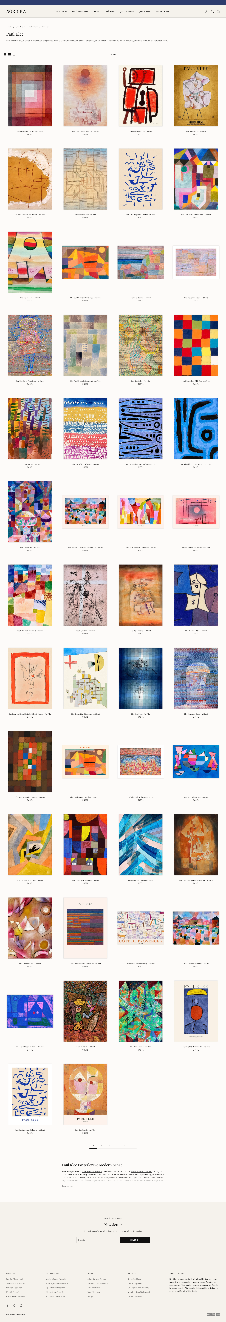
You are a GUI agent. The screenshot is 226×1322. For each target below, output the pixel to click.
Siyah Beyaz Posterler (15, 1283)
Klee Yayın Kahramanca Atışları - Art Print (141, 464)
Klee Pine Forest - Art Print (30, 464)
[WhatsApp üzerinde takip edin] (21, 1305)
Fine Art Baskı (93, 1288)
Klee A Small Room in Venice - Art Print (30, 1047)
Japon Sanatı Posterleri (56, 1288)
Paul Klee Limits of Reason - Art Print (85, 131)
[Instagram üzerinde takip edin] (14, 1305)
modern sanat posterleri (141, 1171)
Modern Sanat (33, 27)
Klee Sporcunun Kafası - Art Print (196, 714)
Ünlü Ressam (20, 27)
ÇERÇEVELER (144, 11)
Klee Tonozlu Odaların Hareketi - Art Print (141, 547)
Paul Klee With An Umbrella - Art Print (196, 1047)
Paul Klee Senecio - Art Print (85, 1130)
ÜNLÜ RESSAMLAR (80, 11)
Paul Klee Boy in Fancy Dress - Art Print (30, 381)
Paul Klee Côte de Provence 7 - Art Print (141, 963)
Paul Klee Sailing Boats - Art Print (196, 797)
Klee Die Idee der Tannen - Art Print (30, 880)
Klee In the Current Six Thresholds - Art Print (85, 963)
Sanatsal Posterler (14, 1288)
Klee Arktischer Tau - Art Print (30, 963)
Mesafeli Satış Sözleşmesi (139, 1292)
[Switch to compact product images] (14, 54)
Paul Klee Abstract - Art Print (141, 298)
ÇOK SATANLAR (127, 11)
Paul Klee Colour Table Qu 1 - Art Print (196, 381)
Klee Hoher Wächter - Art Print (196, 631)
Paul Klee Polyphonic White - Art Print (30, 131)
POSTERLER (61, 11)
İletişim (90, 1296)
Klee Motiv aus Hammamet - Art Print (30, 631)
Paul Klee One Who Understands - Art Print (30, 215)
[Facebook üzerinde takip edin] (7, 1305)
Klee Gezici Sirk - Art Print (85, 1047)
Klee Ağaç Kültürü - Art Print (141, 631)
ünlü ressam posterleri (92, 1171)
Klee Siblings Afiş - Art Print (196, 131)
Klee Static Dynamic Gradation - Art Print (30, 797)
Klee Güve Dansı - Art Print (140, 714)
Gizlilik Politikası (135, 1296)
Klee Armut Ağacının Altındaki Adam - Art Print (196, 880)
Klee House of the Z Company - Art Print (85, 714)
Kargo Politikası (134, 1279)
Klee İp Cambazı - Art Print (85, 631)
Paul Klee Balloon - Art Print (30, 298)
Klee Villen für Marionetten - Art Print (85, 880)
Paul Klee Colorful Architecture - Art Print (196, 215)
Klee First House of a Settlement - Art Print (85, 381)
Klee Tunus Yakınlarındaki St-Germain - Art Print (85, 547)
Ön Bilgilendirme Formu (138, 1288)
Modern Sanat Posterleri (56, 1279)
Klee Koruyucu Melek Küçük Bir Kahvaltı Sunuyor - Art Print (30, 714)
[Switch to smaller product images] (9, 54)
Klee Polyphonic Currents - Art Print (141, 880)
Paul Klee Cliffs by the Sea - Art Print (141, 797)
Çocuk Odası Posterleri (16, 1296)
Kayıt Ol (135, 1240)
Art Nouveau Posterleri (56, 1296)
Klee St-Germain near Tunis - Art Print (196, 963)
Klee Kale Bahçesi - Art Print (30, 547)
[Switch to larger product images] (5, 54)
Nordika (9, 27)
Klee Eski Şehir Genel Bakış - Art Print (85, 464)
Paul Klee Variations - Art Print (85, 215)
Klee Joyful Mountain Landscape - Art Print (85, 298)
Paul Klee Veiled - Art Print (140, 381)
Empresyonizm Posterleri (57, 1283)
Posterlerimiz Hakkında (97, 1283)
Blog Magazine (93, 1292)
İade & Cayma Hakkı (136, 1283)
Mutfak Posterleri (13, 1292)
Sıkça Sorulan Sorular (96, 1279)
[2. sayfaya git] (133, 1146)
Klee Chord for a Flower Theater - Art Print (196, 464)
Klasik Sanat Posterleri (55, 1292)
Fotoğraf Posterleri (14, 1279)
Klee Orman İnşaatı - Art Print (140, 1047)
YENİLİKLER (110, 11)
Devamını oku (67, 1186)
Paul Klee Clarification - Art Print (196, 298)
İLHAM (96, 11)
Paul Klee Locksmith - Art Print (141, 131)
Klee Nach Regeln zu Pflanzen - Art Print (196, 547)
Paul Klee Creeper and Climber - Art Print (140, 215)
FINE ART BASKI (163, 11)
